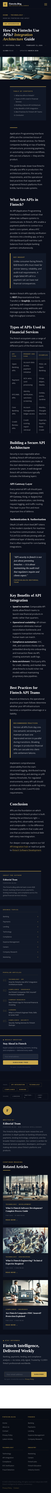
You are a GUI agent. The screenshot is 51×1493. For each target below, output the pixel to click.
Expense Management (11, 942)
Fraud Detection (8, 1470)
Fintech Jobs (32, 1461)
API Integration (12, 24)
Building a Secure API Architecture (28, 105)
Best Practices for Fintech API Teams (29, 112)
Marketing (7, 957)
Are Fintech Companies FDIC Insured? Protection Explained (22, 993)
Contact (5, 1431)
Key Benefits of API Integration (27, 108)
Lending (6, 927)
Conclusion (20, 115)
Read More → (12, 1220)
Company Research (10, 952)
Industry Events (34, 1470)
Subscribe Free (20, 1062)
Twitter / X (28, 1096)
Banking (6, 916)
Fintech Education (34, 1465)
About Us (5, 1427)
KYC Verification (8, 1465)
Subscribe (39, 1374)
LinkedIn (16, 1096)
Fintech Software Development (26, 850)
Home (5, 15)
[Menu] (45, 4)
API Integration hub (19, 846)
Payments (6, 922)
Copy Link (40, 1096)
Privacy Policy (29, 1379)
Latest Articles (7, 1439)
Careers (6, 947)
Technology (17, 15)
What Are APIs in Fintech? (25, 95)
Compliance (7, 937)
